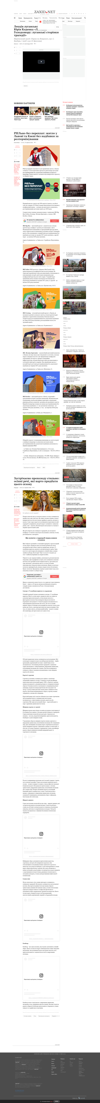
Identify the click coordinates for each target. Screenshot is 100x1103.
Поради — (16, 487)
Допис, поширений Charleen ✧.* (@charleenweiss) (41, 938)
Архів (52, 1072)
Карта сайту (54, 1074)
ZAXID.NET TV (31, 13)
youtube (78, 13)
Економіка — (17, 142)
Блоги (24, 13)
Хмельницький (77, 18)
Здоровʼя (78, 21)
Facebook (71, 1062)
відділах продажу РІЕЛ (29, 445)
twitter (71, 13)
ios (83, 13)
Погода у (66, 319)
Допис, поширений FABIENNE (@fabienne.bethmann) (41, 997)
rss (85, 13)
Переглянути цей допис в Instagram (33, 636)
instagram (74, 13)
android (81, 13)
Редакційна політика (81, 1063)
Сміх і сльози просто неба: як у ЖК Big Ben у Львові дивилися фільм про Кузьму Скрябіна (17, 168)
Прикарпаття (28, 18)
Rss (70, 1061)
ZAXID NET (44, 12)
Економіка (22, 21)
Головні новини (27, 1016)
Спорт (62, 21)
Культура (70, 21)
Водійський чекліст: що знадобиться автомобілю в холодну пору (17, 511)
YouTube (71, 1065)
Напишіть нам (81, 1068)
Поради (37, 21)
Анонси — (16, 44)
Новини (16, 13)
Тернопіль (37, 18)
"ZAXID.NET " (17, 1062)
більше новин (74, 543)
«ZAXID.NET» (23, 1072)
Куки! (51, 1101)
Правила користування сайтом (81, 1072)
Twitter (71, 1064)
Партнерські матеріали (29, 467)
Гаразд (57, 27)
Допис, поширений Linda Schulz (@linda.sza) (41, 654)
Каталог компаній (62, 13)
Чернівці (61, 18)
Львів (20, 18)
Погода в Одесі (66, 346)
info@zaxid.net (29, 1076)
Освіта (30, 21)
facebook (69, 13)
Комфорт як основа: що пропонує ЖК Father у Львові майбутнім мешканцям (17, 181)
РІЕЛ (44, 467)
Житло (38, 467)
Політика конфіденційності (82, 1075)
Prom (30, 553)
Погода (65, 317)
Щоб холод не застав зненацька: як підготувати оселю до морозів (17, 522)
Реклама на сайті (82, 1069)
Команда (80, 1065)
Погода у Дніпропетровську (77, 346)
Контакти (80, 1066)
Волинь (45, 18)
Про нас (80, 1061)
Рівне (68, 18)
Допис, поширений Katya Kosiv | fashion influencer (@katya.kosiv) (41, 775)
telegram (76, 13)
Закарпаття (53, 18)
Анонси (26, 85)
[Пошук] (84, 18)
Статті (20, 13)
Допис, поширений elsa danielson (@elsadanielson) (41, 856)
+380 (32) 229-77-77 (22, 1074)
